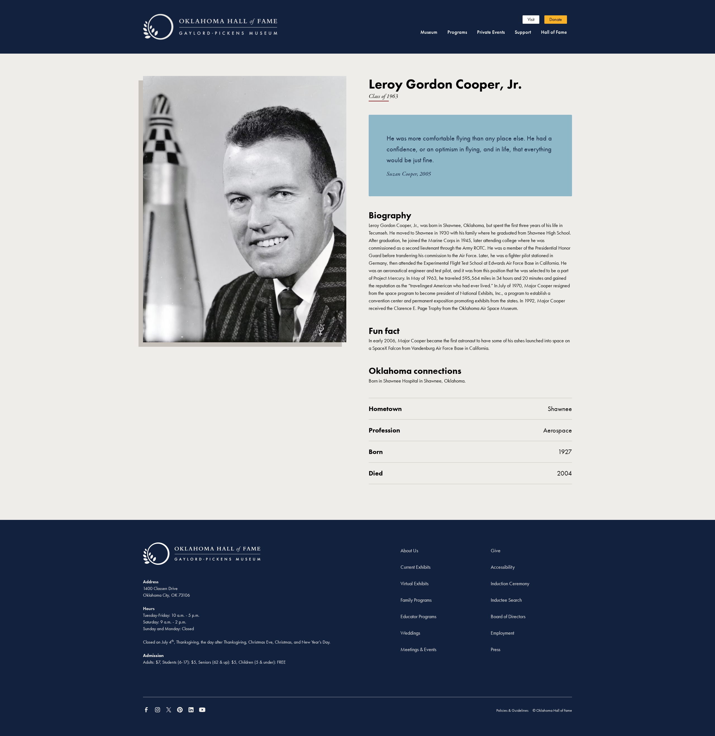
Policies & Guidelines (512, 710)
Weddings (410, 633)
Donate (555, 19)
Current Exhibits (415, 567)
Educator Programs (418, 616)
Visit (531, 19)
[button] (428, 32)
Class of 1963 (383, 96)
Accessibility (503, 567)
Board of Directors (508, 616)
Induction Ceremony (510, 583)
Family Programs (416, 600)
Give (495, 550)
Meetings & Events (418, 649)
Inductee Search (506, 600)
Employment (502, 633)
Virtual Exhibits (414, 583)
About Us (409, 550)
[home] (220, 26)
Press (495, 649)
